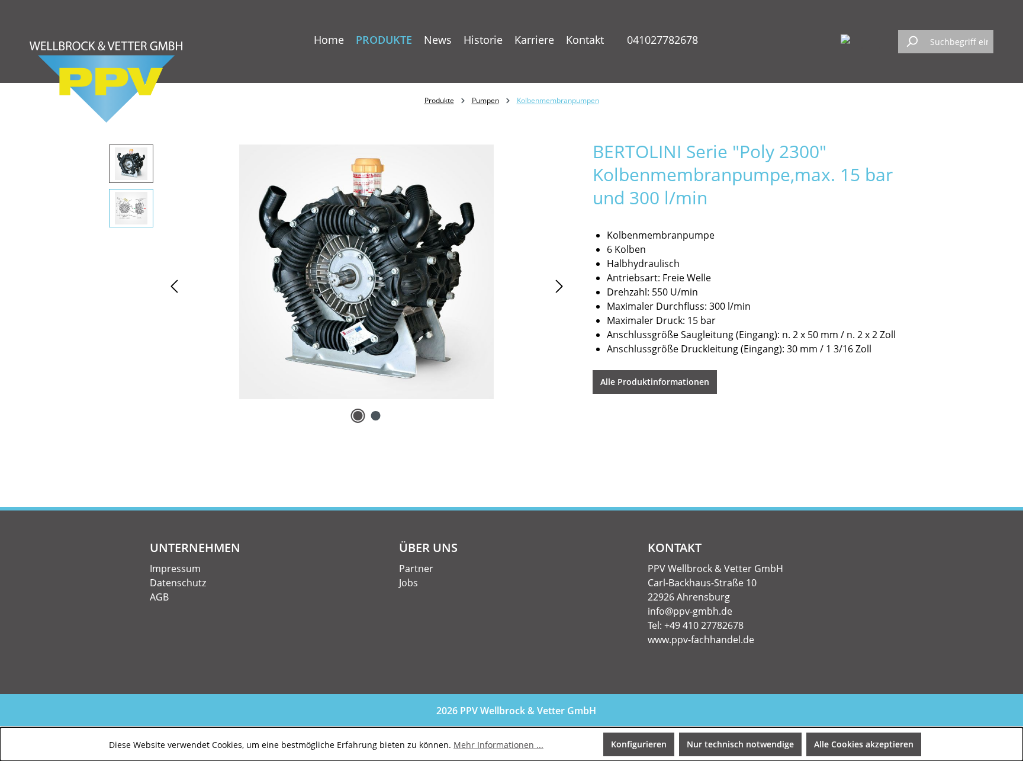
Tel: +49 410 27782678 (696, 625)
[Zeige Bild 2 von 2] (375, 415)
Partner (416, 568)
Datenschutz (178, 582)
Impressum (175, 568)
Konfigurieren (639, 744)
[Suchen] (911, 41)
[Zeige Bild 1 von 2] (357, 415)
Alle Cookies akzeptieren (863, 744)
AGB (159, 596)
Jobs (408, 582)
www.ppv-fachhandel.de (701, 639)
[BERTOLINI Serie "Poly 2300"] (366, 272)
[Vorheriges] (174, 285)
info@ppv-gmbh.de (690, 611)
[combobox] (959, 41)
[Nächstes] (559, 285)
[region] (339, 285)
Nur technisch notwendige (740, 744)
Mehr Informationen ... (498, 744)
